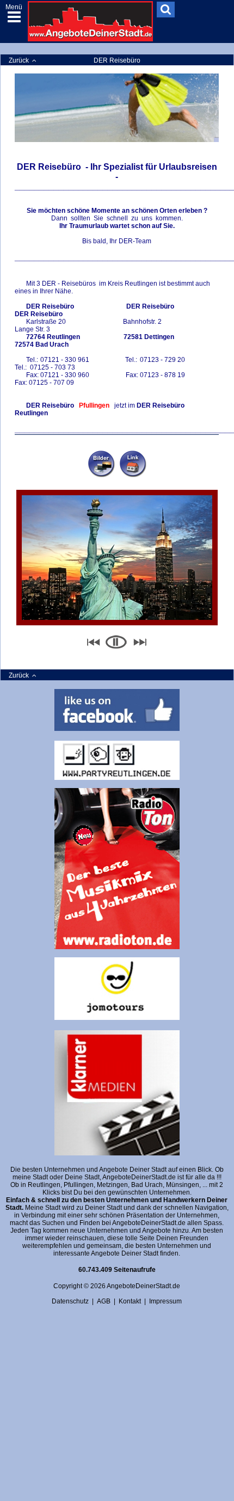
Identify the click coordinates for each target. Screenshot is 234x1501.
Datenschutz (70, 1301)
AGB (103, 1301)
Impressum (165, 1301)
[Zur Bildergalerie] (101, 463)
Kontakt (130, 1301)
